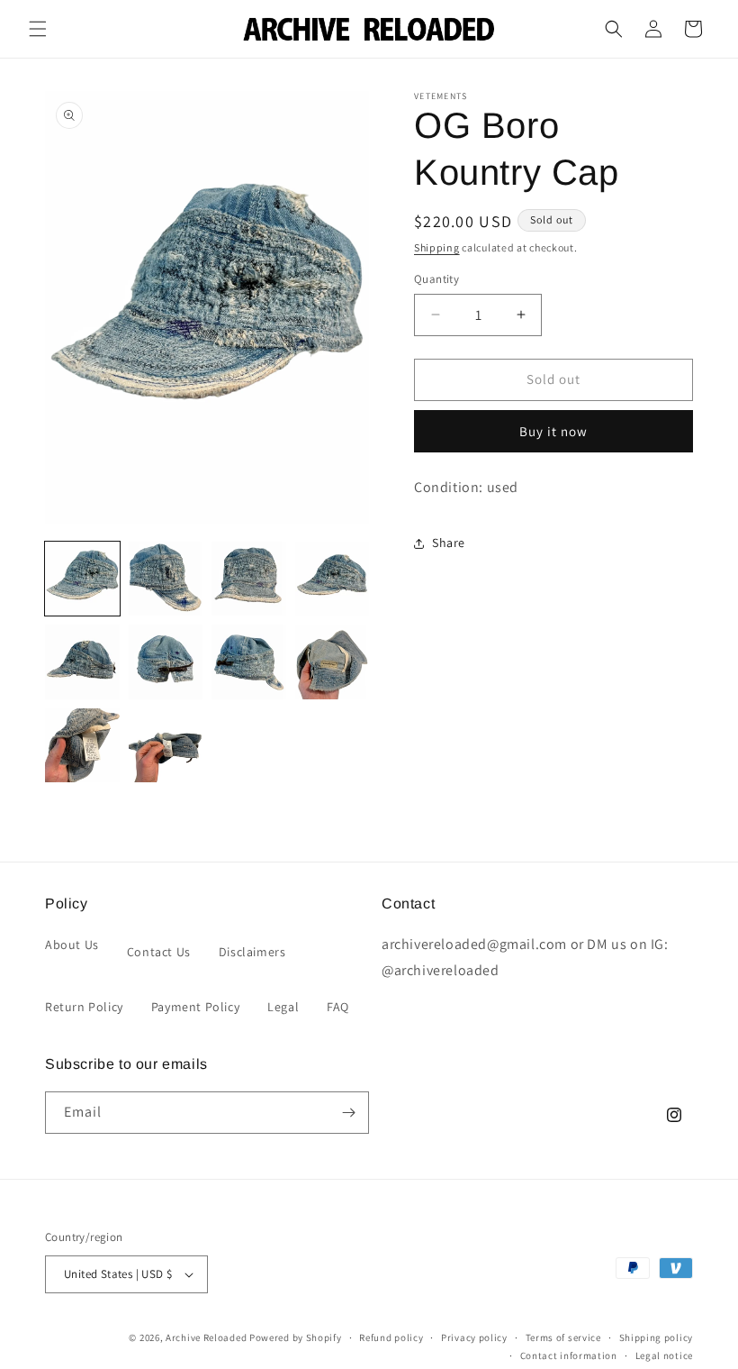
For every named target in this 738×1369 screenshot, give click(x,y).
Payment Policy (195, 1007)
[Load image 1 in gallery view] (82, 579)
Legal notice (664, 1355)
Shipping (437, 247)
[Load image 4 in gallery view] (332, 579)
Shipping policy (656, 1337)
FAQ (338, 1007)
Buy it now (553, 431)
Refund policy (391, 1337)
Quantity (436, 279)
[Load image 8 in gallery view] (332, 662)
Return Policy (84, 1007)
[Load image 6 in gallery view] (166, 662)
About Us (72, 944)
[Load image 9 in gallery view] (82, 745)
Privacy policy (474, 1337)
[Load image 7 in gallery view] (249, 662)
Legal (283, 1007)
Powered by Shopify (295, 1337)
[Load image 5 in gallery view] (82, 662)
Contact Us (159, 952)
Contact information (568, 1355)
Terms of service (563, 1337)
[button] (38, 29)
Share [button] (448, 542)
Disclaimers (252, 952)
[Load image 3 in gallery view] (249, 579)
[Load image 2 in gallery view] (166, 579)
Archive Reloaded (206, 1337)
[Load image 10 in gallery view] (166, 745)
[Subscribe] (348, 1112)
